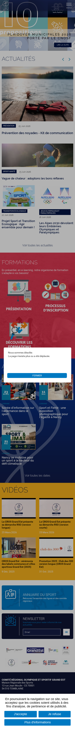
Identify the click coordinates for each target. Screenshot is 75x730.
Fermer (37, 375)
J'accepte (20, 714)
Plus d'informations (37, 722)
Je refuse (54, 714)
